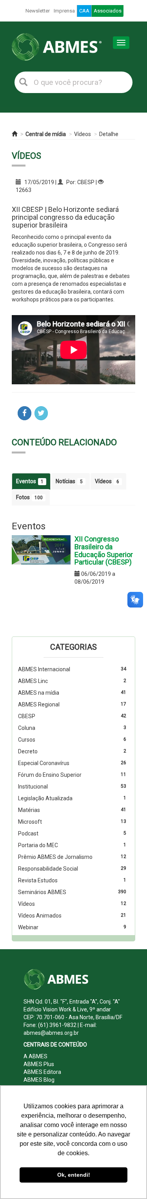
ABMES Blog (39, 1080)
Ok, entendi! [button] (73, 1175)
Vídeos (82, 134)
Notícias (69, 481)
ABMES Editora (42, 1072)
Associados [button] (108, 11)
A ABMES (35, 1056)
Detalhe (108, 134)
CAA (84, 11)
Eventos (30, 481)
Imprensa (64, 11)
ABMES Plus (39, 1064)
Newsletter (37, 11)
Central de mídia (45, 134)
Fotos (29, 497)
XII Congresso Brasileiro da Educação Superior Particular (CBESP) (103, 550)
